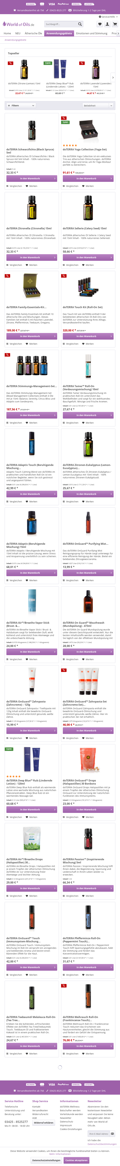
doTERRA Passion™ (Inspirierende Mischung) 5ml (83, 861)
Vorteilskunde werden (71, 1114)
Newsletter (65, 1117)
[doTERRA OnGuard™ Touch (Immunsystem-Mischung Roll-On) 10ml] (31, 918)
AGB (34, 1117)
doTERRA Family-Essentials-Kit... (26, 307)
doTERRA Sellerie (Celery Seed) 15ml (85, 228)
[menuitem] (63, 24)
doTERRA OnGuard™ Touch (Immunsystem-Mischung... (23, 940)
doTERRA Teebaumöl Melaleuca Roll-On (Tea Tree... (30, 1018)
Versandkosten (40, 1110)
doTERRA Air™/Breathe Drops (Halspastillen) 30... (24, 861)
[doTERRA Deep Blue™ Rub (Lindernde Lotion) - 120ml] (60, 69)
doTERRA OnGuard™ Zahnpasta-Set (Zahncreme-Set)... (85, 703)
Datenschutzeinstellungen (46, 1160)
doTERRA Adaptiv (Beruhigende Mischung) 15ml (25, 545)
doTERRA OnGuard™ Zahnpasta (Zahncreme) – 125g (26, 703)
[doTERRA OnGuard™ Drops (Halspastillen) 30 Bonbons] (88, 760)
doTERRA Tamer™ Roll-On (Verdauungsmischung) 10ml (80, 388)
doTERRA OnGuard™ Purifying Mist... (85, 543)
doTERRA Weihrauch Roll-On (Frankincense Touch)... (80, 1018)
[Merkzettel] (100, 24)
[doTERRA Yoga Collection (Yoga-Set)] (88, 129)
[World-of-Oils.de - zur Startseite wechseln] (18, 25)
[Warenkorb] (115, 24)
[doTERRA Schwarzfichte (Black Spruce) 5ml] (31, 129)
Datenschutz (66, 1121)
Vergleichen (15, 186)
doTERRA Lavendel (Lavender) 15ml (95, 85)
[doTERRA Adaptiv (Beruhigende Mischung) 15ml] (31, 523)
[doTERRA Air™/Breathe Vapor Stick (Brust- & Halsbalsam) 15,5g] (31, 602)
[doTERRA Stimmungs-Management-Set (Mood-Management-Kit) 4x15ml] (31, 366)
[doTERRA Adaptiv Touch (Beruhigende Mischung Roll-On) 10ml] (31, 444)
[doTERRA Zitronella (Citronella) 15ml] (31, 208)
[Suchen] (80, 24)
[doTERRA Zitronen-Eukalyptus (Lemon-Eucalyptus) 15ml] (88, 444)
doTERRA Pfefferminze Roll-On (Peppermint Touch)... (81, 940)
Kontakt (36, 1106)
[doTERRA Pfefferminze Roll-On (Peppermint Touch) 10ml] (88, 918)
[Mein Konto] (107, 24)
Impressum (66, 1125)
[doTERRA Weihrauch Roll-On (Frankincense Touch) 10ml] (88, 996)
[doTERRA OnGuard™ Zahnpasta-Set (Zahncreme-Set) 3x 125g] (88, 681)
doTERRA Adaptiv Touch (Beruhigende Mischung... (29, 466)
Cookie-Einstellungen (71, 1129)
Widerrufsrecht (40, 1114)
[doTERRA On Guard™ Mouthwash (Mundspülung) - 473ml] (88, 602)
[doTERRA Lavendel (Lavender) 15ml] (95, 69)
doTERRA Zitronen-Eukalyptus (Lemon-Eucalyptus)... (87, 466)
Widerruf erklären (43, 1122)
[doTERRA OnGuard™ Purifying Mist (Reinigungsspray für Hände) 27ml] (88, 523)
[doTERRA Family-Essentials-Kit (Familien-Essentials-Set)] (31, 287)
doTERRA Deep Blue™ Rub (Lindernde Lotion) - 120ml (60, 85)
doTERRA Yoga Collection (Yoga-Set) (85, 149)
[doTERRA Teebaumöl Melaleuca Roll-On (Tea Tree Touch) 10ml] (31, 996)
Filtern (15, 105)
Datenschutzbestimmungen (102, 1144)
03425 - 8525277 (16, 1122)
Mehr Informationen (60, 1153)
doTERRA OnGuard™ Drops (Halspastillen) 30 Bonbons (79, 782)
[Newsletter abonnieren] (112, 1134)
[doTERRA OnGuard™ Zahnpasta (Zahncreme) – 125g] (31, 681)
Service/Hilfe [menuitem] (108, 16)
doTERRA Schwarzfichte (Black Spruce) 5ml (30, 151)
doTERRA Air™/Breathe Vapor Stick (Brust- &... (27, 624)
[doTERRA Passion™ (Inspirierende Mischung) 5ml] (88, 839)
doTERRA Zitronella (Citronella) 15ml (29, 228)
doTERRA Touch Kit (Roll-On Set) (82, 307)
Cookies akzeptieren (76, 1160)
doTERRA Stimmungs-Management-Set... (31, 386)
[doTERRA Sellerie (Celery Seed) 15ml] (88, 208)
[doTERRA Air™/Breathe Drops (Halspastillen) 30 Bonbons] (31, 839)
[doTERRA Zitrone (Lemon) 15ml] (24, 69)
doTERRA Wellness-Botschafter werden (70, 1108)
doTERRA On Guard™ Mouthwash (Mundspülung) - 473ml (83, 624)
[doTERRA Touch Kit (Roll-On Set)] (88, 287)
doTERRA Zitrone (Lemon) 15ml (24, 83)
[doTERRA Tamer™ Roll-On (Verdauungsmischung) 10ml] (88, 366)
